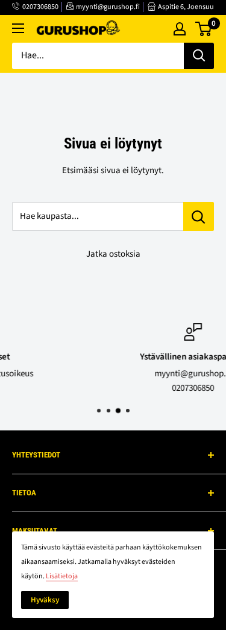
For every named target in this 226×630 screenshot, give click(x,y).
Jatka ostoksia (113, 254)
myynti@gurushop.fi (108, 7)
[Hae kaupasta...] (198, 216)
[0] (204, 29)
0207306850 (40, 7)
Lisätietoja (62, 576)
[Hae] (199, 56)
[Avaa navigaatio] (18, 28)
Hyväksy (45, 600)
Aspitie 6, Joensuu (186, 7)
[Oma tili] (180, 28)
